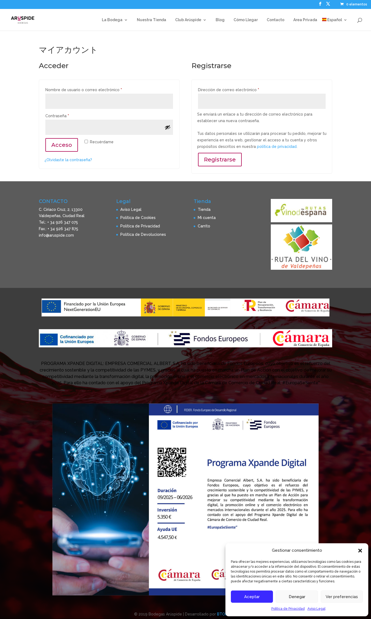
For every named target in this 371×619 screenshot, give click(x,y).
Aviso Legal (316, 609)
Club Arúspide (188, 20)
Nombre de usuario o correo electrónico (93, 89)
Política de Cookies (138, 217)
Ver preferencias (342, 596)
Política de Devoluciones (143, 234)
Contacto (275, 20)
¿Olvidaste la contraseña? (68, 160)
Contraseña (67, 115)
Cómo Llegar (246, 20)
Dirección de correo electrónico (238, 89)
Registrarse (220, 159)
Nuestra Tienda (151, 20)
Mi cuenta (207, 217)
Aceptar (252, 596)
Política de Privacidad (288, 609)
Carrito (204, 226)
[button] (360, 550)
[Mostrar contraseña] (168, 127)
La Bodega (112, 20)
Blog (220, 20)
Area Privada (305, 20)
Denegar (297, 596)
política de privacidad (277, 146)
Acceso (61, 145)
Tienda (204, 209)
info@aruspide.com (56, 235)
